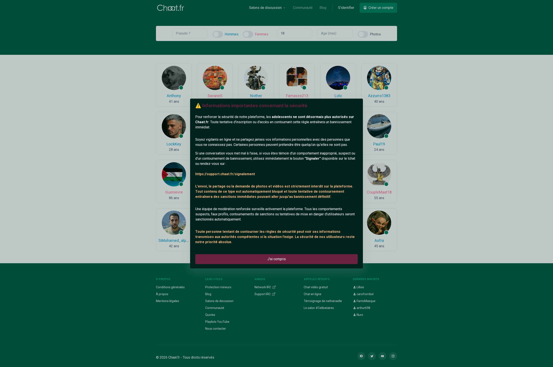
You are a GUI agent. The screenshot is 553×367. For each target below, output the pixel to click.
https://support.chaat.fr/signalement (225, 174)
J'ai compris (276, 259)
